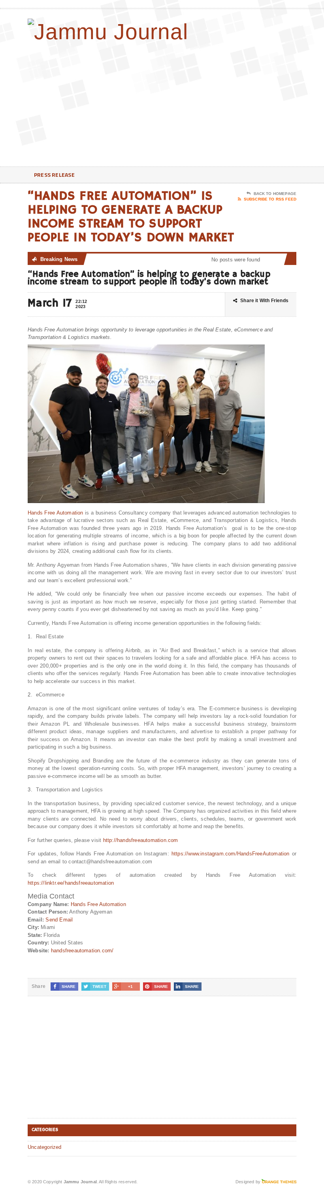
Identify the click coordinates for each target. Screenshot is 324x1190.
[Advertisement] (245, 103)
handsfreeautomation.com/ (82, 951)
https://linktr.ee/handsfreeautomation (71, 883)
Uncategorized (45, 1147)
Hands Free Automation (55, 513)
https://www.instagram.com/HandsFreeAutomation (230, 854)
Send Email (59, 920)
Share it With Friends (264, 300)
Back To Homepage (275, 193)
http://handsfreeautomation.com (140, 840)
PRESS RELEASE (54, 174)
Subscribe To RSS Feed (270, 199)
